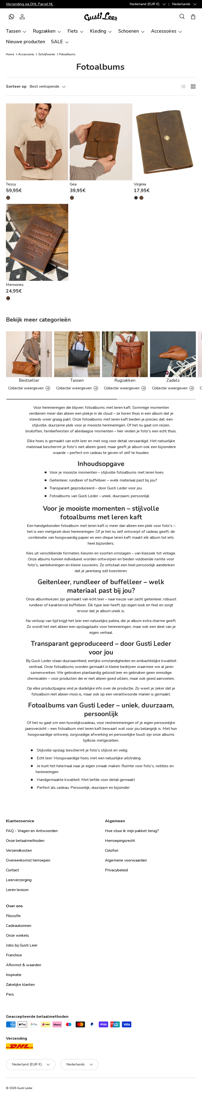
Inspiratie (13, 975)
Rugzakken (125, 380)
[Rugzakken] (125, 354)
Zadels (173, 380)
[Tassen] (77, 354)
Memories (15, 284)
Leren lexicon (17, 890)
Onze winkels (17, 935)
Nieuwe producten (25, 42)
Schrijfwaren (46, 54)
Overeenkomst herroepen (28, 860)
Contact (12, 870)
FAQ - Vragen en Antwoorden (32, 831)
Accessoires (26, 54)
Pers (10, 994)
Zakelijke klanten (20, 984)
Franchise (14, 955)
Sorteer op (16, 86)
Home (10, 54)
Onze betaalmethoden (25, 840)
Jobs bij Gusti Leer (21, 945)
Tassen (77, 380)
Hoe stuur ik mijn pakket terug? (132, 831)
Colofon (111, 850)
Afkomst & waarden (23, 965)
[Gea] (101, 141)
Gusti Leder (24, 1088)
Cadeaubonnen (18, 925)
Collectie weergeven (26, 388)
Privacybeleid (116, 870)
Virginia (140, 184)
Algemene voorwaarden (126, 860)
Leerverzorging (19, 880)
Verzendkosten (19, 850)
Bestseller (29, 380)
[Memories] (37, 242)
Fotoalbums (67, 54)
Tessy (11, 184)
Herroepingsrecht (120, 840)
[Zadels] (173, 354)
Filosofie (13, 916)
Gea (73, 184)
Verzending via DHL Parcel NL (29, 3)
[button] (11, 16)
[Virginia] (165, 141)
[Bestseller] (29, 354)
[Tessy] (37, 141)
